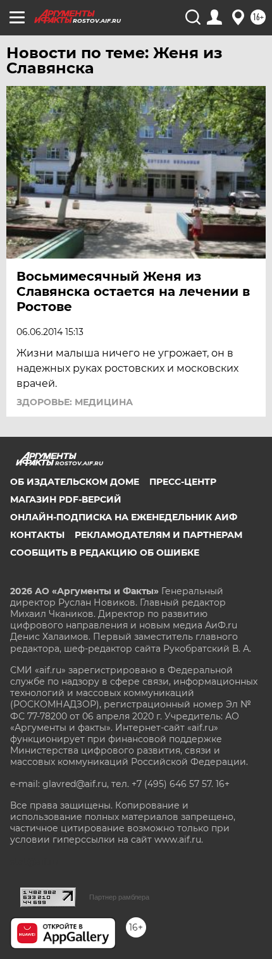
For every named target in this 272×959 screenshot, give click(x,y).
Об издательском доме (74, 481)
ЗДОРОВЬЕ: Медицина (74, 402)
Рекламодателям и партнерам (158, 535)
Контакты (37, 535)
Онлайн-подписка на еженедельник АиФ (123, 517)
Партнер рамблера (119, 897)
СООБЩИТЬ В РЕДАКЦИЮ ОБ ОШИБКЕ (104, 552)
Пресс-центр (182, 481)
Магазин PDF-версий (65, 499)
